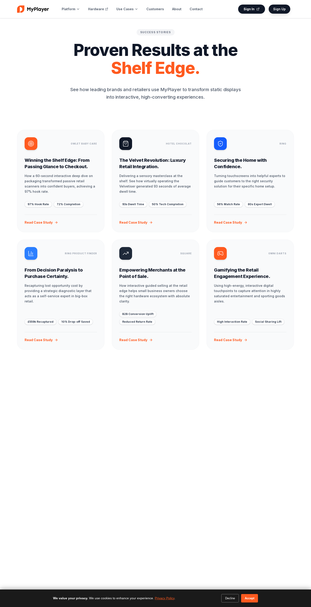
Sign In (249, 9)
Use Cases (125, 9)
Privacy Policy (164, 598)
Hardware (96, 9)
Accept (249, 598)
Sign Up (279, 9)
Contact (196, 9)
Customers (155, 9)
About (176, 9)
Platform (68, 9)
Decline (230, 598)
